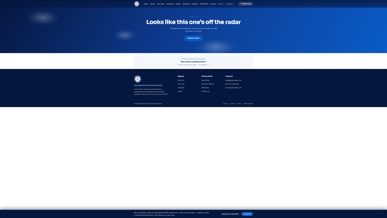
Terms (239, 103)
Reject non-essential (230, 214)
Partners (195, 4)
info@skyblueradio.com (233, 80)
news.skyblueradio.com (233, 88)
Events (178, 4)
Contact (213, 4)
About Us (181, 80)
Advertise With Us (207, 84)
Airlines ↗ (230, 4)
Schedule (170, 4)
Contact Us (205, 91)
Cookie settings (248, 103)
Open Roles (204, 4)
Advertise (186, 4)
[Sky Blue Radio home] (136, 4)
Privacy (225, 103)
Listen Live (246, 4)
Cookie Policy (170, 215)
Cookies (232, 103)
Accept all (247, 214)
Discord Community (232, 84)
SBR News (205, 88)
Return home (193, 38)
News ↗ (221, 4)
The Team (160, 4)
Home (146, 4)
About (153, 4)
